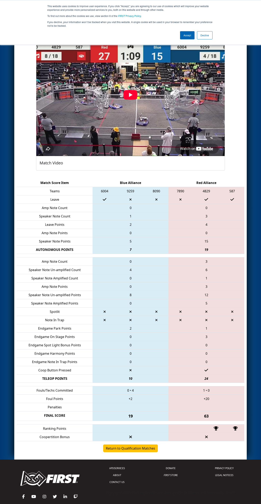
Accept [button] (187, 35)
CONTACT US (117, 482)
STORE (171, 475)
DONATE (171, 468)
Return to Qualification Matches (130, 448)
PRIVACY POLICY (224, 468)
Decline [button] (204, 35)
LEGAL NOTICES (224, 475)
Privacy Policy (129, 16)
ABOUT (117, 475)
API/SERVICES (117, 468)
